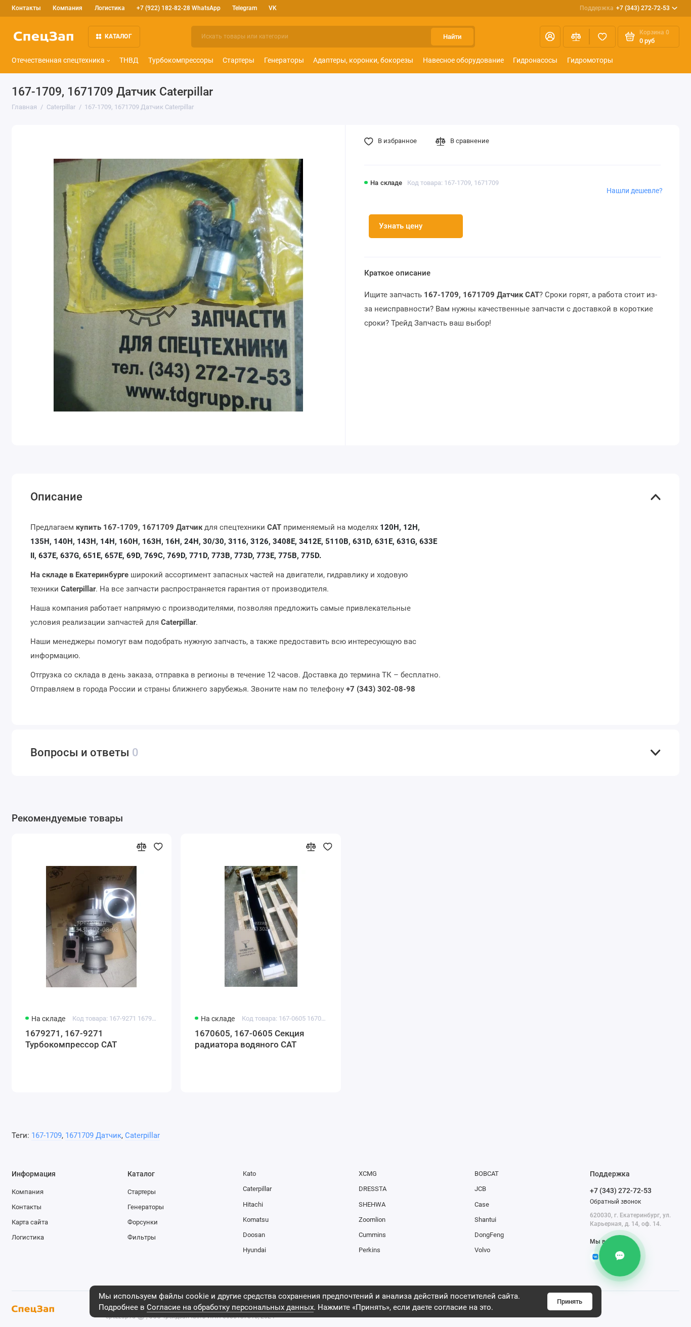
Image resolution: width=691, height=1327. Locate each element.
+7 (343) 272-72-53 (625, 8)
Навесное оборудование (463, 60)
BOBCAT (486, 1173)
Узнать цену (400, 226)
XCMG (368, 1173)
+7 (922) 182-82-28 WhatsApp (179, 8)
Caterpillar (142, 1135)
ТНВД (129, 60)
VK (273, 8)
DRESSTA (372, 1189)
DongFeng (489, 1235)
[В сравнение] (141, 847)
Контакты (26, 8)
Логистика (110, 8)
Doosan (254, 1235)
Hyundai (254, 1250)
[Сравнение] (576, 37)
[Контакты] (620, 1255)
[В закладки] (158, 847)
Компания (67, 8)
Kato (249, 1173)
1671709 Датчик (93, 1135)
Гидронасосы (535, 60)
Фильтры (141, 1237)
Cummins (372, 1235)
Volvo (482, 1250)
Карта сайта (30, 1222)
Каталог (118, 36)
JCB (480, 1189)
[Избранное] (602, 37)
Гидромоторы (590, 60)
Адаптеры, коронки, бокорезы (363, 60)
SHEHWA (372, 1204)
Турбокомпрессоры (180, 60)
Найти (452, 36)
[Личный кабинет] (550, 37)
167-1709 (46, 1135)
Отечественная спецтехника (58, 60)
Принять (569, 1301)
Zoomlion (372, 1219)
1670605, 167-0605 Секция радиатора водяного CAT (249, 1038)
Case (481, 1204)
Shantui (485, 1219)
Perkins (369, 1250)
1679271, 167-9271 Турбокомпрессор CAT (71, 1038)
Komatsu (256, 1219)
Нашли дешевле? (635, 191)
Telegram (244, 8)
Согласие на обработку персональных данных (230, 1307)
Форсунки (142, 1222)
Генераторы (284, 60)
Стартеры (238, 60)
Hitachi (253, 1204)
